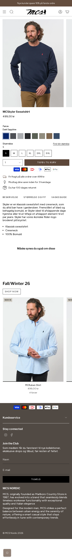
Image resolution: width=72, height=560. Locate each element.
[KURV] (67, 12)
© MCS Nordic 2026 (13, 533)
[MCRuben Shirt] (33, 339)
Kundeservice (11, 417)
